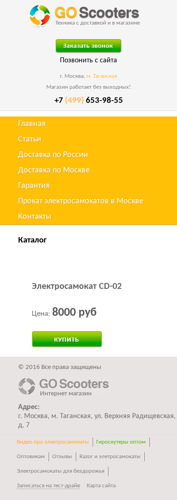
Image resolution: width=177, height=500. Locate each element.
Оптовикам (31, 457)
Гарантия (34, 186)
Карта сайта (101, 486)
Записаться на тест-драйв (48, 486)
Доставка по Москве (54, 170)
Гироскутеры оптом (121, 442)
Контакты (34, 216)
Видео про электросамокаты (53, 442)
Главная (32, 124)
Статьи (29, 139)
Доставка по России (53, 155)
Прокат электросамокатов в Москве (80, 201)
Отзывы (62, 457)
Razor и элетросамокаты (110, 457)
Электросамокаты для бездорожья (60, 471)
